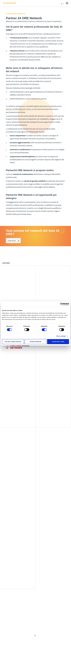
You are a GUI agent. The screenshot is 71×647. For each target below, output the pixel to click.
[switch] (26, 329)
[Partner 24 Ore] (18, 346)
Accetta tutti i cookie (58, 341)
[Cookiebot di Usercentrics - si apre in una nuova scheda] (61, 304)
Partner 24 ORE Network (15, 109)
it (35, 636)
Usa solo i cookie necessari (13, 341)
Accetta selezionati (35, 341)
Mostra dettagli (61, 336)
